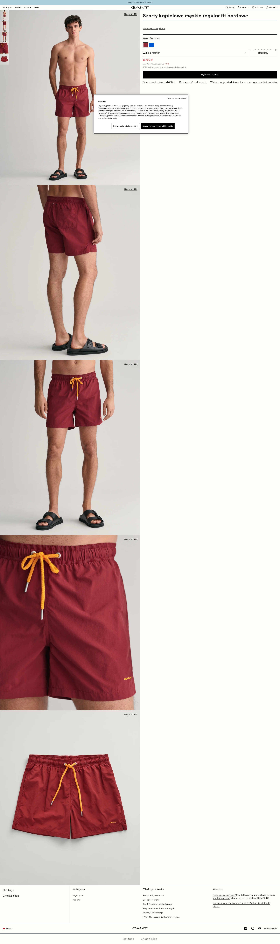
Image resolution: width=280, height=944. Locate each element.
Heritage (8, 889)
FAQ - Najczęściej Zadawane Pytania (161, 917)
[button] (230, 7)
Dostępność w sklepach (192, 82)
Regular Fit (130, 14)
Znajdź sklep (11, 895)
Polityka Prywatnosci (153, 895)
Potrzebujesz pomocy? (224, 895)
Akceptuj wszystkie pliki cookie (158, 126)
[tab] (4, 15)
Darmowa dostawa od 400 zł (159, 82)
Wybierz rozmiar (210, 74)
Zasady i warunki (151, 900)
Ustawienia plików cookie (125, 126)
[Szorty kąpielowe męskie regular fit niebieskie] (151, 45)
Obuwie (27, 7)
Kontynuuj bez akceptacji (176, 98)
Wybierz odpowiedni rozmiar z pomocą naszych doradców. (243, 82)
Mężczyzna (7, 7)
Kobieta (18, 7)
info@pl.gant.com (221, 898)
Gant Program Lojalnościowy (157, 904)
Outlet (36, 7)
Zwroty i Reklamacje (153, 912)
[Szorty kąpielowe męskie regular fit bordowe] (146, 45)
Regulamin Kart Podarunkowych (158, 908)
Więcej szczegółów (154, 28)
